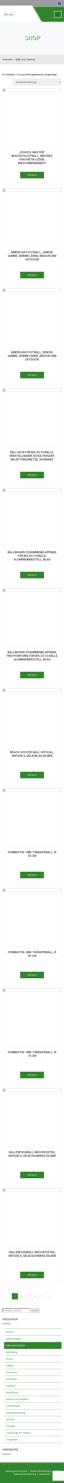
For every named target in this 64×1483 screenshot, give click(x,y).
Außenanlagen (13, 1338)
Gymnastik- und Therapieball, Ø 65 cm (32, 953)
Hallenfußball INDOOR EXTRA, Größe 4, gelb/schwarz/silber (32, 1153)
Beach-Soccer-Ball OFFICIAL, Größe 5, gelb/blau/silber (32, 753)
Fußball (9, 1365)
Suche (35, 1310)
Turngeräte (12, 1439)
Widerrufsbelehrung (41, 1471)
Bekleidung (11, 1352)
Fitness (9, 1358)
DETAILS (32, 175)
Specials (10, 1419)
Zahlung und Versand (16, 1471)
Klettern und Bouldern (17, 1399)
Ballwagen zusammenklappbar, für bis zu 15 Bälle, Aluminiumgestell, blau (32, 555)
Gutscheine (12, 1372)
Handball (10, 1385)
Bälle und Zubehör (25, 59)
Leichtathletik (13, 1405)
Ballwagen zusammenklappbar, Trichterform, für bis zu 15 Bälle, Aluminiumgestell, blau (32, 655)
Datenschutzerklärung (25, 1474)
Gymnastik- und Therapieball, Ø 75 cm (32, 1053)
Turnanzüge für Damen (18, 1432)
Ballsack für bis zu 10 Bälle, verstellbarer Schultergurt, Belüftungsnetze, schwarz (32, 455)
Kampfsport (12, 1392)
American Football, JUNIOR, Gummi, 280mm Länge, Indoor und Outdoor (32, 255)
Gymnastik (11, 1379)
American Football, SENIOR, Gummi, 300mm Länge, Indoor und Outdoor (32, 355)
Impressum (45, 1474)
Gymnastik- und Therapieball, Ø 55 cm (32, 853)
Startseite (7, 59)
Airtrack (10, 1332)
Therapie (10, 1426)
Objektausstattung (15, 1412)
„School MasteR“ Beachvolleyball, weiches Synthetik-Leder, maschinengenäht (32, 157)
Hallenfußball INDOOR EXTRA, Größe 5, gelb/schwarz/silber (32, 1253)
